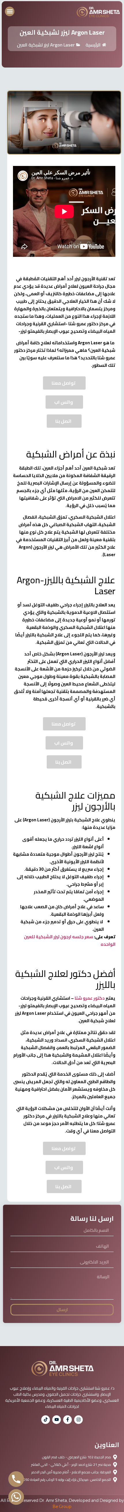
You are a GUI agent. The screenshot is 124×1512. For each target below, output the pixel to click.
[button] (9, 11)
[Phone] (16, 1479)
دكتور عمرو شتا (90, 998)
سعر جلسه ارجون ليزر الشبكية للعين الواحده (69, 940)
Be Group (62, 1506)
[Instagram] (78, 1419)
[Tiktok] (45, 1419)
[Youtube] (56, 1419)
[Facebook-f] (67, 1419)
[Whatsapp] (16, 1497)
